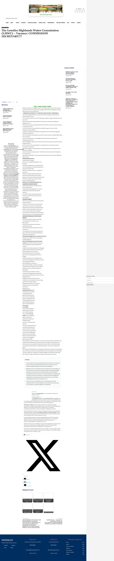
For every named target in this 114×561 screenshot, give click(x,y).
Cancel (91, 284)
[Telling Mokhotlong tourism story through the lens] (17, 110)
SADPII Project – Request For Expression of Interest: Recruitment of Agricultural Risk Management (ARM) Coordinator (53, 521)
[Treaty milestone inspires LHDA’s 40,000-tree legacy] (17, 123)
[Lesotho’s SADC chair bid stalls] (81, 93)
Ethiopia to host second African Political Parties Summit (72, 73)
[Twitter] (81, 11)
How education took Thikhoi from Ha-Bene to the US (8, 129)
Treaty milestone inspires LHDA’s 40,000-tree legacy (8, 123)
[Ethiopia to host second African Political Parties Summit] (81, 73)
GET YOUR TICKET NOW (46, 14)
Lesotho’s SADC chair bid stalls (71, 93)
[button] (83, 9)
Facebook (6, 545)
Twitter (5, 547)
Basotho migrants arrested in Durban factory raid (71, 79)
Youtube (11, 547)
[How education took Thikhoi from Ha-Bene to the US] (17, 130)
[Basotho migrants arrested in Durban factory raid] (81, 80)
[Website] (15, 208)
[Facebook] (76, 11)
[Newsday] (11, 139)
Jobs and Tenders (5, 27)
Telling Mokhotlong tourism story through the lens (8, 110)
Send (88, 284)
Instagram (13, 545)
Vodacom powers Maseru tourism (7, 116)
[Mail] (11, 208)
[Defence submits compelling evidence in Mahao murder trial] (81, 87)
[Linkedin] (10, 208)
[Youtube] (84, 11)
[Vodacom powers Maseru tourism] (17, 117)
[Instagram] (78, 11)
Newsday (4, 102)
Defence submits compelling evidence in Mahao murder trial (72, 86)
